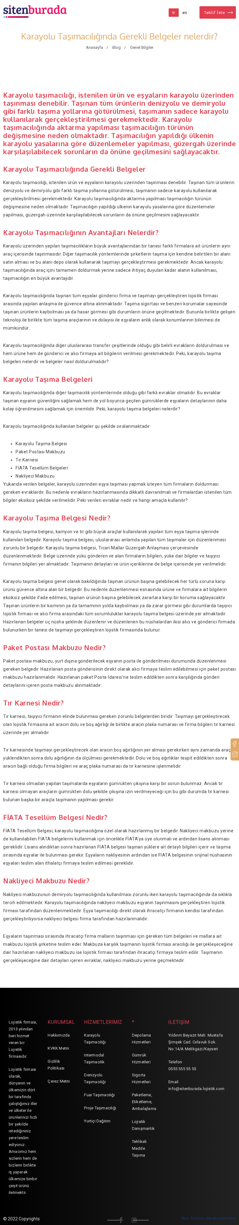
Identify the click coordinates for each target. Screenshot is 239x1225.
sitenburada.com (220, 1218)
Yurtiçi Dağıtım (97, 1121)
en (184, 12)
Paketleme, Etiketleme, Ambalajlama (144, 1102)
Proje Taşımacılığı (100, 1108)
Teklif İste (214, 12)
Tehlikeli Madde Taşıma (139, 1148)
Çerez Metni (59, 1081)
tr (173, 12)
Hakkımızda (59, 1035)
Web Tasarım (192, 1218)
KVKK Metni (58, 1048)
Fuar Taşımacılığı (99, 1095)
